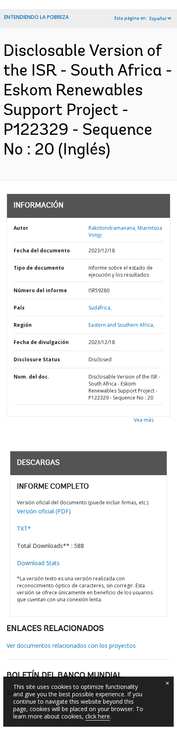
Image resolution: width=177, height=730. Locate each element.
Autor (21, 227)
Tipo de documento (39, 267)
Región (23, 324)
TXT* (24, 528)
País (19, 307)
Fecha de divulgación (41, 342)
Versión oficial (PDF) (44, 511)
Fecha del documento (42, 250)
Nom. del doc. (31, 376)
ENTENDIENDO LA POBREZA (36, 17)
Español (157, 18)
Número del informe (40, 290)
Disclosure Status (37, 359)
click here (97, 716)
